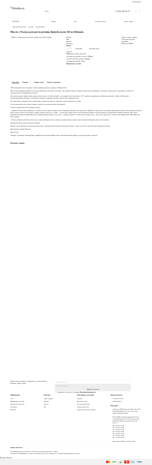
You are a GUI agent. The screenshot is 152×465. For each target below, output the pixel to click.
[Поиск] (107, 11)
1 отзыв (69, 51)
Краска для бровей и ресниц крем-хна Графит (25, 219)
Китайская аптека (82, 401)
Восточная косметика (83, 404)
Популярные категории (85, 395)
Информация (15, 395)
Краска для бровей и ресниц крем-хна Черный (25, 265)
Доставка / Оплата (100, 21)
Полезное (47, 395)
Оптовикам (13, 407)
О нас (75, 21)
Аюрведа (79, 398)
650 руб (87, 59)
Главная (53, 21)
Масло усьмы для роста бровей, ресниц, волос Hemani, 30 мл (30, 357)
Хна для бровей (40, 27)
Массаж (46, 404)
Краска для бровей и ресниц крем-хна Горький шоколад (28, 174)
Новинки (46, 401)
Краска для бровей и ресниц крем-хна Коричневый (27, 311)
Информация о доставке (73, 63)
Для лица (31, 27)
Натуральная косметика (19, 27)
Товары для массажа (83, 407)
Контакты (13, 409)
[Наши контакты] (147, 460)
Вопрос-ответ (39, 82)
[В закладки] (140, 148)
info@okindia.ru (117, 401)
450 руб (90, 56)
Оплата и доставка (54, 82)
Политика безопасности (17, 404)
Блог (45, 407)
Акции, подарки (48, 398)
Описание (15, 82)
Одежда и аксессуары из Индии (86, 409)
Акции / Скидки (128, 21)
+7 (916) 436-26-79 (122, 11)
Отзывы (26, 82)
